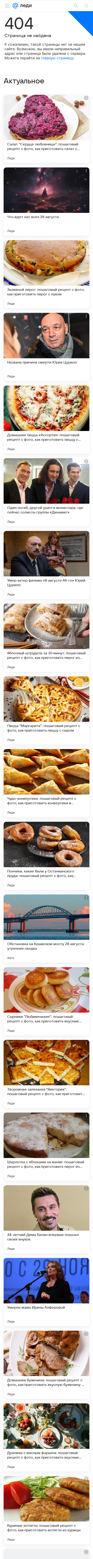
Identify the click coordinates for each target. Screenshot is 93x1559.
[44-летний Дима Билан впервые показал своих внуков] (46, 1219)
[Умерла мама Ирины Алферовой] (46, 1292)
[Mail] (15, 5)
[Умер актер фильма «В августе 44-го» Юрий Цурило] (46, 565)
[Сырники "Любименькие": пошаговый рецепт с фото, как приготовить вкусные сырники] (46, 1001)
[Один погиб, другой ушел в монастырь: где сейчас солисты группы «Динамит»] (46, 492)
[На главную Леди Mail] (25, 5)
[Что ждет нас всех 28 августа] (46, 201)
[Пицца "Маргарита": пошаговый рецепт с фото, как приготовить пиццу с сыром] (46, 710)
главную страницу (57, 58)
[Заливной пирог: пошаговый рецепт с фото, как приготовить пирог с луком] (46, 274)
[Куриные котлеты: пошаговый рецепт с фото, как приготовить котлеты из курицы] (46, 1510)
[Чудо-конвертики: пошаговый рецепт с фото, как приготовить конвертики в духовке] (46, 783)
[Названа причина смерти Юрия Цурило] (46, 347)
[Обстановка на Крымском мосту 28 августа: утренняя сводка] (46, 928)
